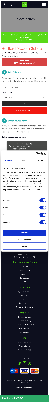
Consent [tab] (8, 160)
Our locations (24, 270)
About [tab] (40, 160)
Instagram (24, 363)
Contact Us (24, 278)
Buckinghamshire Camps (24, 324)
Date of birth (7, 92)
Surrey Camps (24, 332)
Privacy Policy (24, 346)
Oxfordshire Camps (24, 321)
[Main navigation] (44, 4)
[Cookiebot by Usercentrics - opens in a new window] (35, 153)
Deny (24, 247)
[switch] (42, 207)
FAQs (24, 282)
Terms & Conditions (24, 342)
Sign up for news (24, 292)
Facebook (19, 363)
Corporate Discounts (24, 307)
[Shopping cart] (10, 4)
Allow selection (24, 240)
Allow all (24, 233)
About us (24, 267)
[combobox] (24, 87)
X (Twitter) (30, 363)
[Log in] (4, 4)
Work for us (24, 296)
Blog (24, 299)
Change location (10, 56)
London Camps (24, 317)
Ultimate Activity (24, 4)
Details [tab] (24, 160)
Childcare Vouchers (24, 303)
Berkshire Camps (24, 328)
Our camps (24, 274)
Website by (24, 388)
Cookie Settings (24, 350)
